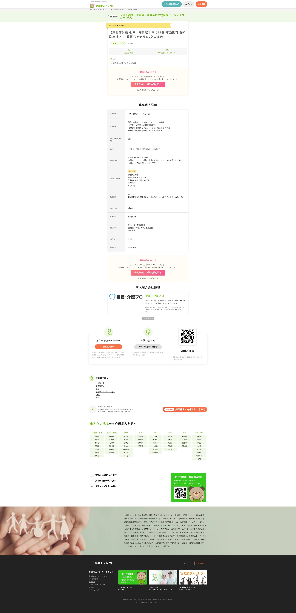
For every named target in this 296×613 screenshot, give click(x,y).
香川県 (184, 440)
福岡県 (199, 436)
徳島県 (184, 436)
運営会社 (92, 587)
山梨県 (111, 449)
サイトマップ (94, 590)
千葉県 (126, 452)
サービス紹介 (94, 579)
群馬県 (126, 440)
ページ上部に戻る (148, 318)
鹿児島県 (199, 456)
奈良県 (155, 449)
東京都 (126, 446)
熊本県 (199, 446)
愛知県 (140, 436)
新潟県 (111, 436)
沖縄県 (199, 459)
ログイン (187, 563)
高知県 (184, 446)
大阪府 (155, 436)
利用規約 (92, 582)
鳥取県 (170, 436)
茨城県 (126, 443)
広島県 (170, 446)
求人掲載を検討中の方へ (98, 576)
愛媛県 (184, 443)
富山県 (111, 440)
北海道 (97, 436)
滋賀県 (155, 446)
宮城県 (97, 446)
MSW (98, 395)
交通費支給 (100, 386)
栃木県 (126, 436)
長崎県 (199, 443)
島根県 (170, 440)
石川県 (111, 443)
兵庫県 (155, 440)
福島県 (97, 456)
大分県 (199, 449)
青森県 (97, 440)
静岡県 (140, 443)
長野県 (111, 452)
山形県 (97, 452)
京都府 (155, 443)
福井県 (111, 446)
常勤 (97, 389)
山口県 (170, 449)
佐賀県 (199, 440)
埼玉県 (126, 456)
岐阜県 (140, 440)
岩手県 (97, 443)
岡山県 (170, 443)
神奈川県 (126, 449)
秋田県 (97, 449)
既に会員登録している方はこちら (148, 90)
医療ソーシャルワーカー (105, 392)
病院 (97, 398)
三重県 (140, 446)
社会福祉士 (100, 383)
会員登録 (201, 563)
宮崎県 (199, 452)
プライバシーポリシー (97, 584)
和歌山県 (155, 452)
